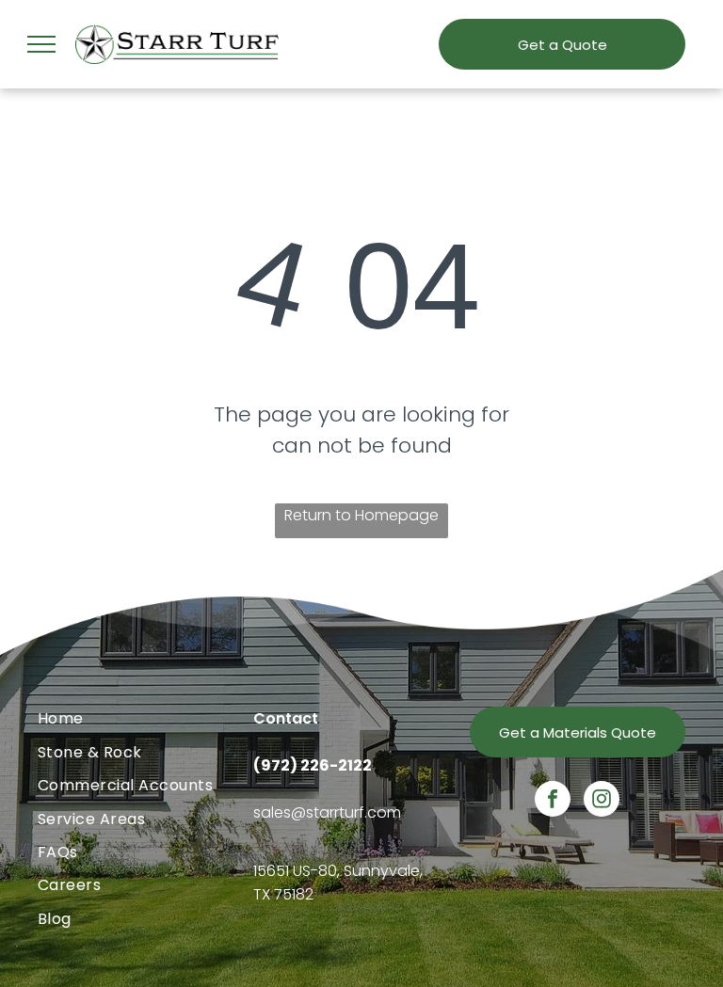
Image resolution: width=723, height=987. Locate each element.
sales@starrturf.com (327, 812)
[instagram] (601, 801)
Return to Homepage (361, 515)
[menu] (41, 44)
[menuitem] (145, 718)
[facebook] (552, 801)
